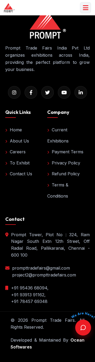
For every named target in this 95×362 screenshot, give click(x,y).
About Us (19, 141)
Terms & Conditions (57, 190)
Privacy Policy (66, 163)
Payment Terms (67, 151)
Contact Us (21, 173)
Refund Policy (66, 173)
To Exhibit (20, 163)
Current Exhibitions (58, 135)
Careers (18, 151)
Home (16, 129)
